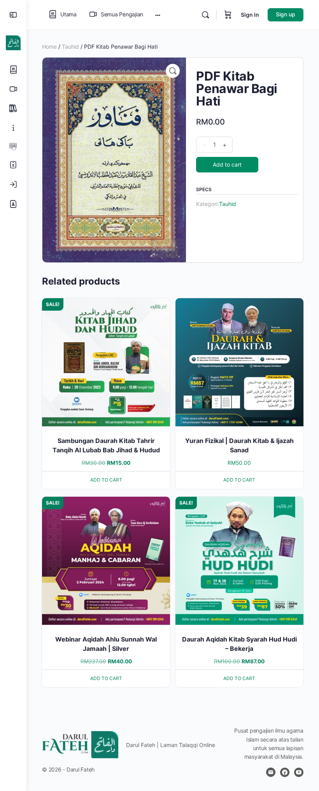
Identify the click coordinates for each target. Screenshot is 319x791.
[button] (173, 71)
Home (49, 46)
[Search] (205, 14)
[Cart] (228, 15)
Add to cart (227, 164)
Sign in (250, 14)
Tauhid (70, 46)
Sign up (285, 14)
